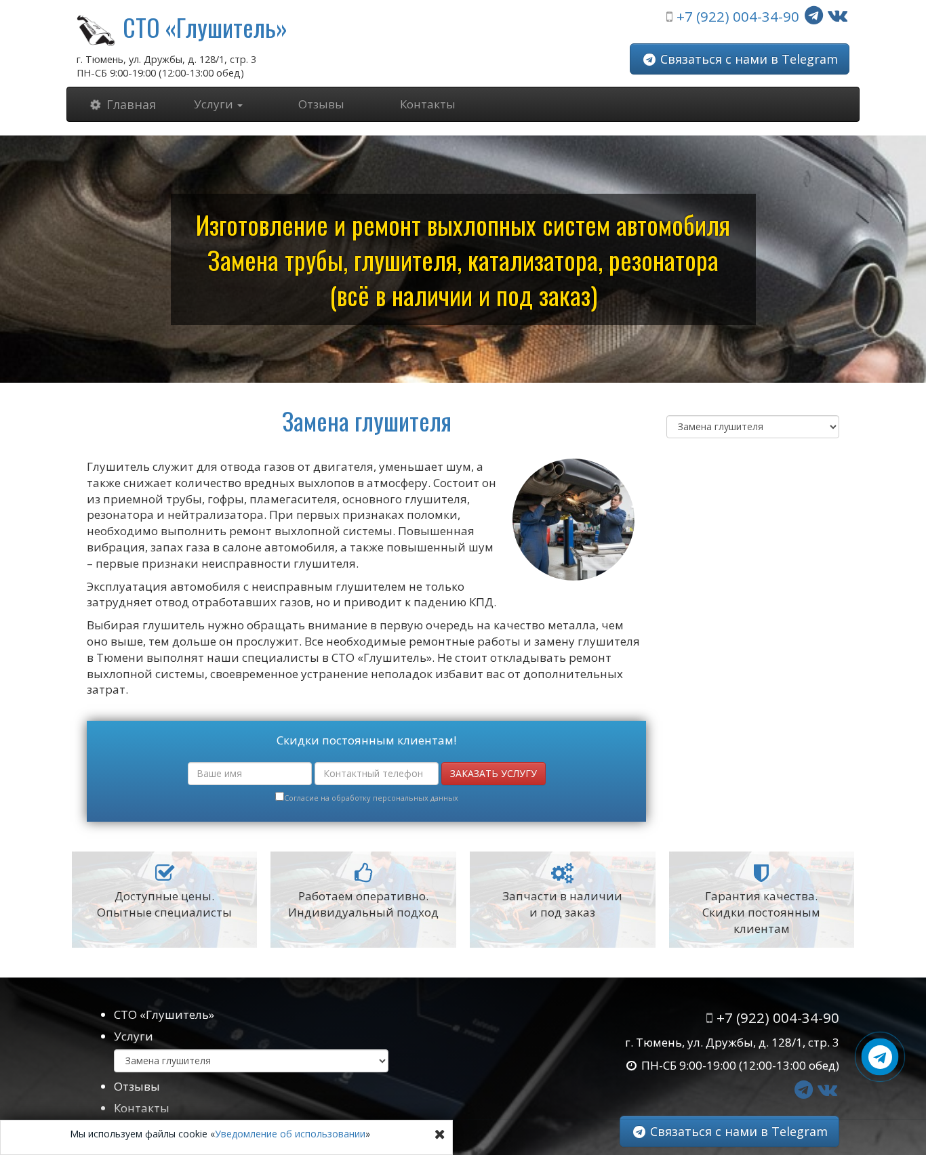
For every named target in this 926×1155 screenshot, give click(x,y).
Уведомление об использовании (290, 1133)
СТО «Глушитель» (205, 27)
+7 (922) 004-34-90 (738, 16)
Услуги (133, 1036)
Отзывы (321, 104)
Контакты (428, 104)
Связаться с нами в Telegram (747, 59)
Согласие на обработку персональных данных (371, 798)
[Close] (440, 1134)
